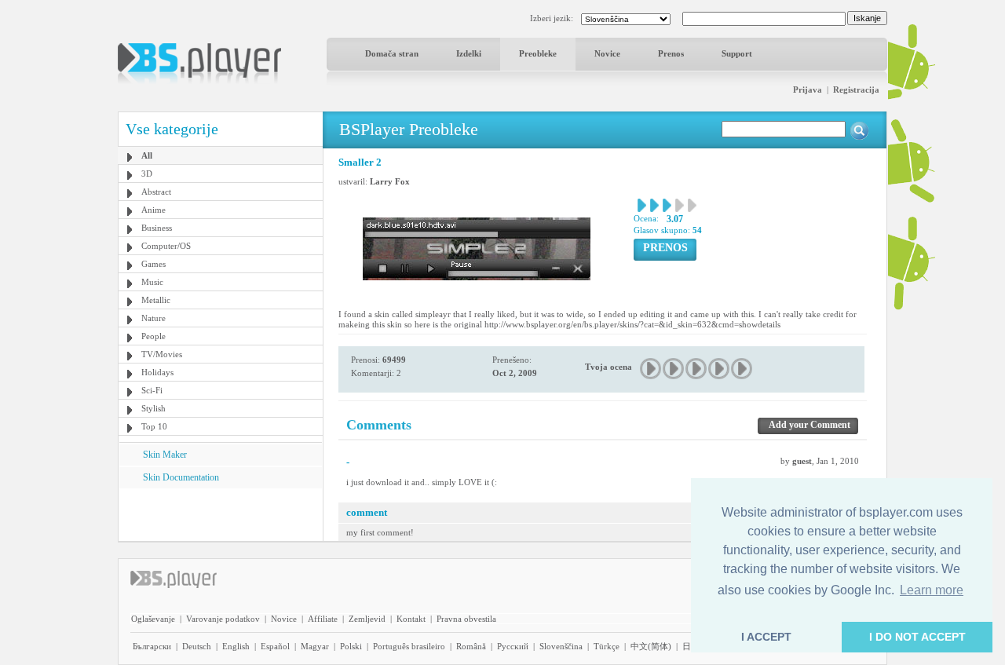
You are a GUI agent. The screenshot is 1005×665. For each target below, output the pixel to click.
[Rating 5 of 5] (742, 368)
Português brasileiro (409, 646)
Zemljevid (367, 618)
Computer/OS (166, 245)
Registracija (856, 89)
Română (471, 646)
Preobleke (538, 53)
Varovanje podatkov (223, 618)
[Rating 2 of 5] (674, 368)
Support (737, 53)
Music (152, 282)
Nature (153, 318)
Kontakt (411, 618)
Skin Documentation (181, 477)
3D (146, 173)
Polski (351, 646)
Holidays (157, 372)
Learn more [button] (931, 590)
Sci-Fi (152, 390)
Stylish (153, 408)
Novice (607, 53)
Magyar (315, 646)
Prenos (671, 53)
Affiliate (323, 618)
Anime (153, 209)
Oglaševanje (153, 618)
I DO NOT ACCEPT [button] (917, 636)
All (146, 155)
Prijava (807, 89)
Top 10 (154, 426)
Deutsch (196, 646)
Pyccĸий (512, 646)
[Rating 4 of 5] (719, 368)
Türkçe (606, 646)
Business (156, 227)
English (236, 646)
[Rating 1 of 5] (651, 368)
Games (153, 264)
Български (152, 646)
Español (275, 646)
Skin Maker (165, 454)
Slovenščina (561, 646)
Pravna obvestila (466, 618)
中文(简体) (650, 646)
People (153, 336)
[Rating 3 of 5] (696, 368)
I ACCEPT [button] (766, 636)
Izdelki (468, 53)
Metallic (155, 300)
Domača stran (391, 53)
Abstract (156, 191)
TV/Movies (161, 354)
